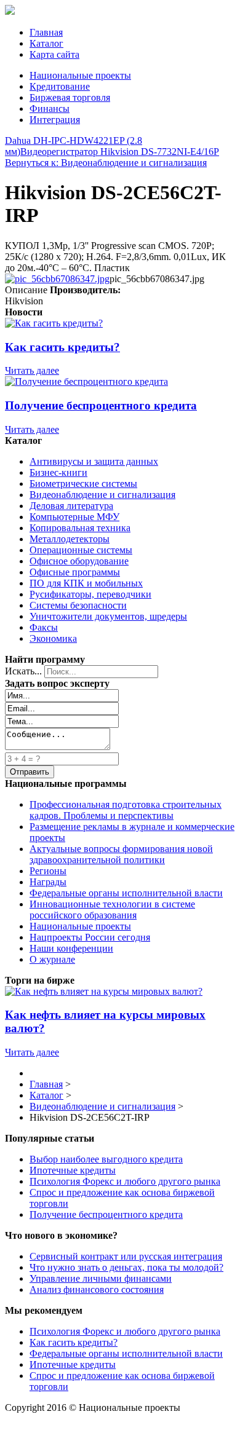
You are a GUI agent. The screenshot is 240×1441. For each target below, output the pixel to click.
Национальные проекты (80, 75)
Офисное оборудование (79, 561)
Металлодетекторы (70, 539)
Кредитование (60, 86)
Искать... (23, 671)
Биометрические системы (83, 483)
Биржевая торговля (70, 97)
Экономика (53, 638)
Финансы (50, 108)
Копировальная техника (80, 528)
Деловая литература (71, 505)
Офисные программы (75, 572)
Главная (46, 32)
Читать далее (32, 370)
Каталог (46, 43)
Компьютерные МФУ (74, 516)
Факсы (44, 627)
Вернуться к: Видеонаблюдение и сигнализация (106, 162)
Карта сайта (54, 54)
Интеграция (55, 119)
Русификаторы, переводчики (90, 594)
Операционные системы (81, 550)
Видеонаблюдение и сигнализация (102, 494)
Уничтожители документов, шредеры (108, 616)
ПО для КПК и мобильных (86, 583)
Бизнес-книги (58, 472)
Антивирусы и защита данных (94, 461)
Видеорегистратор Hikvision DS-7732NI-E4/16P (119, 151)
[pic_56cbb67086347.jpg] (57, 279)
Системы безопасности (78, 605)
